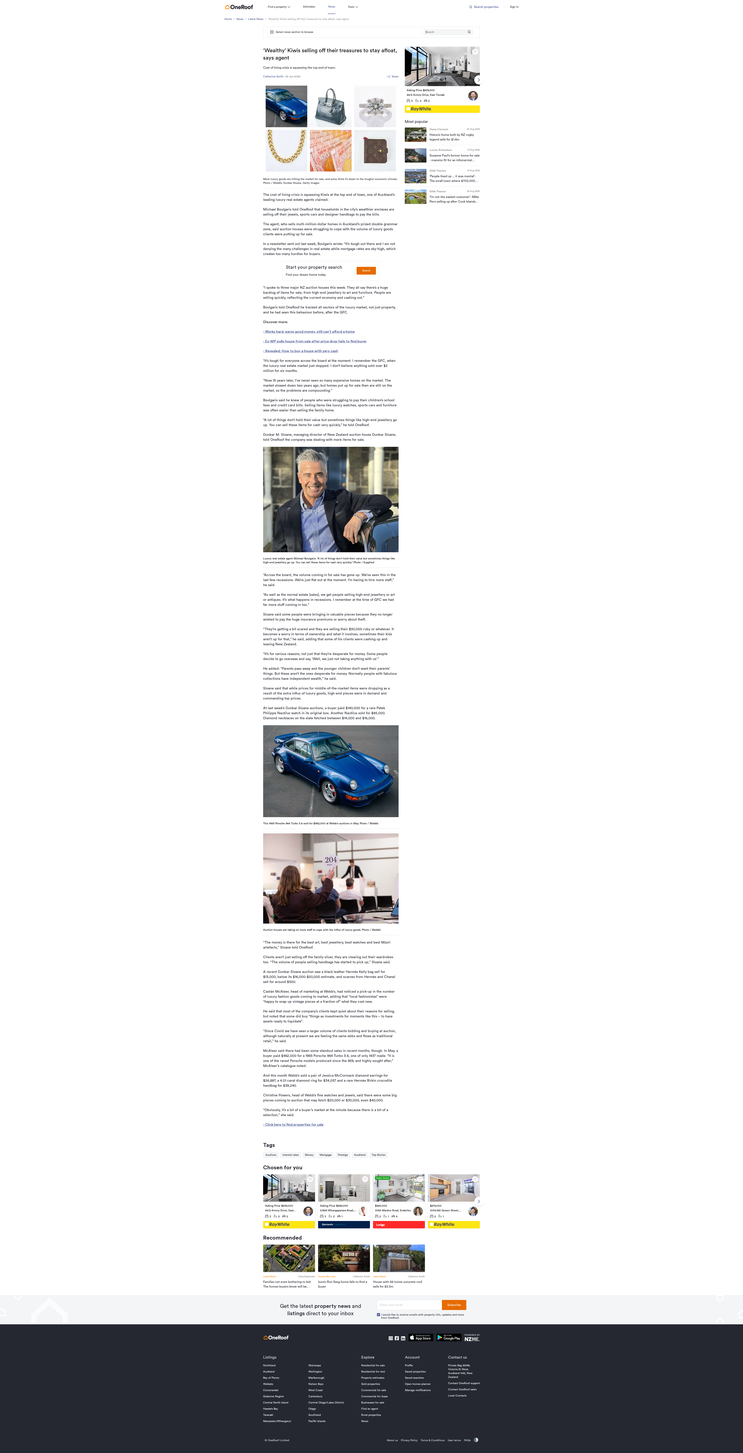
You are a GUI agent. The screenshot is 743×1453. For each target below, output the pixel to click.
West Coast (315, 1390)
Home (228, 19)
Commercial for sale (373, 1390)
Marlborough (316, 1378)
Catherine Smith (273, 76)
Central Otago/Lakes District (326, 1402)
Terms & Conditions (433, 1440)
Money (309, 1155)
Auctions (270, 1155)
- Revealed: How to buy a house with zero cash (300, 351)
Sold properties (370, 1384)
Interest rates (290, 1155)
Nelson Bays (315, 1384)
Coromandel (270, 1390)
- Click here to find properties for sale (293, 1124)
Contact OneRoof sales (462, 1389)
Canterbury (315, 1396)
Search (366, 270)
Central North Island (275, 1402)
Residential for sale (373, 1365)
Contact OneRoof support (464, 1383)
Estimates (309, 6)
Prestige (343, 1155)
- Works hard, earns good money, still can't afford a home (309, 331)
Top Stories (378, 1155)
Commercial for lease (374, 1396)
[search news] (469, 32)
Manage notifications (418, 1390)
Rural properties (371, 1415)
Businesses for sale (372, 1402)
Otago (312, 1409)
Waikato (268, 1384)
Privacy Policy (409, 1440)
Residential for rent (373, 1371)
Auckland (360, 1155)
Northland (269, 1365)
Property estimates (372, 1378)
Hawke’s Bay (270, 1409)
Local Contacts (457, 1395)
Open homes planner (418, 1384)
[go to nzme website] (472, 1338)
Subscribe (454, 1305)
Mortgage (326, 1155)
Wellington (315, 1371)
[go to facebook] (397, 1338)
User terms (454, 1440)
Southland (314, 1415)
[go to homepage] (238, 7)
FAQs (467, 1440)
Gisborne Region (273, 1396)
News (331, 6)
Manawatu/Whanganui (277, 1421)
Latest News (255, 19)
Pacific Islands (316, 1421)
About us (392, 1440)
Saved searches (414, 1378)
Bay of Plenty (271, 1378)
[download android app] (449, 1338)
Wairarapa (314, 1365)
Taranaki (268, 1415)
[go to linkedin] (403, 1338)
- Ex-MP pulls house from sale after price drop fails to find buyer (315, 341)
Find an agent (369, 1409)
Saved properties (415, 1371)
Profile (409, 1365)
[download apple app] (420, 1338)
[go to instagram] (390, 1338)
